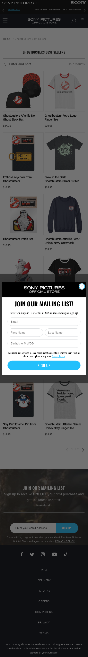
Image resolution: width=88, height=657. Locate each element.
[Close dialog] (82, 286)
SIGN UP (43, 365)
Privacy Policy (58, 356)
